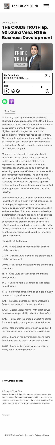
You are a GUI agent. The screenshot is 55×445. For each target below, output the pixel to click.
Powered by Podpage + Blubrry (37, 435)
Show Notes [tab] (10, 111)
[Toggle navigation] (46, 6)
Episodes (5, 415)
